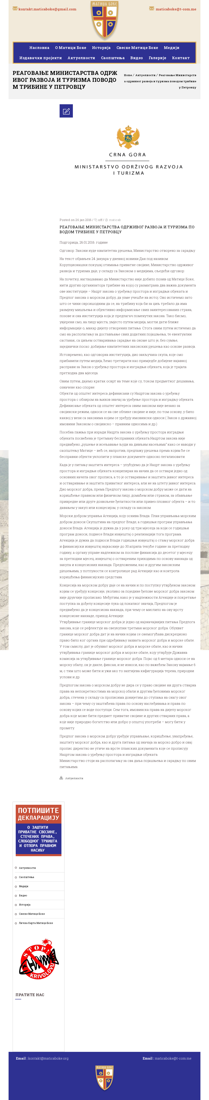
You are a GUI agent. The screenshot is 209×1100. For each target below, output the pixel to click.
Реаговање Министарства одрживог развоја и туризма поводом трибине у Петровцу (160, 81)
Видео (136, 57)
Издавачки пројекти (40, 57)
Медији (172, 47)
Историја (101, 47)
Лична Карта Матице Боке (36, 923)
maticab (115, 220)
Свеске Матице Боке (137, 47)
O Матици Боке (70, 47)
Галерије (157, 57)
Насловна (39, 47)
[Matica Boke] (104, 21)
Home (128, 75)
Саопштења (113, 57)
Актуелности (81, 57)
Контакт (181, 57)
